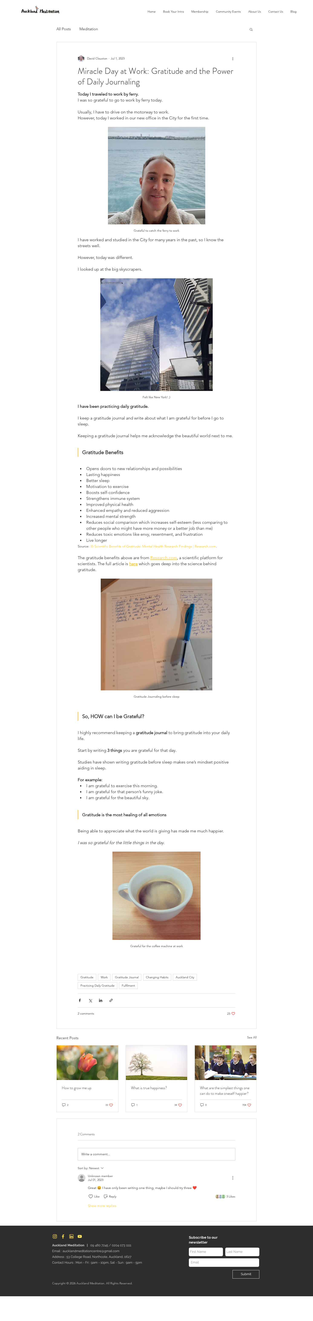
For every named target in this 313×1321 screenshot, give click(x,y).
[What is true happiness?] (156, 1062)
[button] (254, 11)
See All (252, 1037)
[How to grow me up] (87, 1062)
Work (104, 977)
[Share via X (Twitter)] (90, 1000)
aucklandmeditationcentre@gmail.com (91, 1251)
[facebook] (63, 1236)
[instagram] (54, 1236)
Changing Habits (157, 977)
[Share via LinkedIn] (101, 1000)
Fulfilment (128, 985)
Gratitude (86, 977)
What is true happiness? (149, 1088)
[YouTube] (79, 1236)
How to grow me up (76, 1088)
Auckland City (185, 977)
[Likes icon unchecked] (90, 1196)
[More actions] (232, 58)
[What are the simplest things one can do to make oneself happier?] (225, 1062)
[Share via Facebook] (80, 1000)
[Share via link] (111, 1000)
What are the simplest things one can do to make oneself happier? (224, 1090)
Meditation (88, 29)
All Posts (63, 29)
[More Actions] (232, 1177)
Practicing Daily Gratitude (97, 985)
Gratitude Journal (127, 977)
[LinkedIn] (71, 1236)
